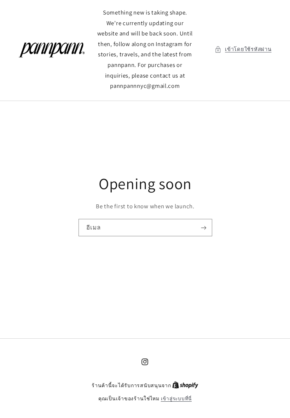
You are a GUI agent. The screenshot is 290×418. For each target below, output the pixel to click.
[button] (243, 49)
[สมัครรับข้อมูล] (203, 228)
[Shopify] (185, 385)
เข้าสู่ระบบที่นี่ (176, 398)
